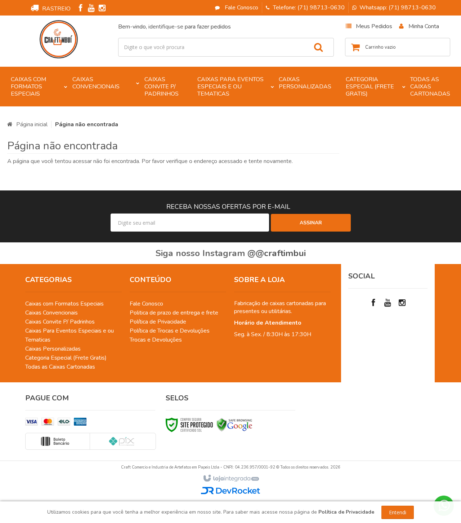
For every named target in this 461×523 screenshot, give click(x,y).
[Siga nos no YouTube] (388, 303)
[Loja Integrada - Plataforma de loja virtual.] (230, 478)
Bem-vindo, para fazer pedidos (174, 27)
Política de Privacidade (158, 322)
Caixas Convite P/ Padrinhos (60, 322)
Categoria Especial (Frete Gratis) (66, 358)
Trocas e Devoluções (156, 340)
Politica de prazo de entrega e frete (174, 313)
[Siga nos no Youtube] (91, 9)
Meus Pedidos (374, 26)
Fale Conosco (240, 8)
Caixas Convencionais (51, 313)
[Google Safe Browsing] (234, 424)
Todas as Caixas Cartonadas (60, 367)
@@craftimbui (276, 253)
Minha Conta (423, 26)
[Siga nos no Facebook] (80, 9)
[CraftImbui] (58, 39)
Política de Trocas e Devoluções (170, 331)
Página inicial (32, 124)
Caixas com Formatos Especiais (64, 304)
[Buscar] (318, 47)
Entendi (397, 512)
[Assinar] (311, 223)
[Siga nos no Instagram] (102, 9)
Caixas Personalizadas (53, 349)
